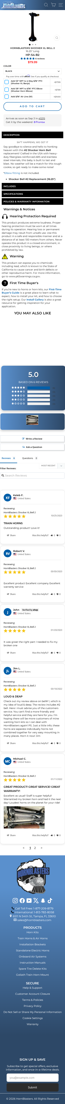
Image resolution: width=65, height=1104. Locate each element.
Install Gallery (35, 299)
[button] (53, 535)
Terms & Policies (32, 1000)
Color (7, 66)
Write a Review (34, 438)
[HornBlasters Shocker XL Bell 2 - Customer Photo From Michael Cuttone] (32, 420)
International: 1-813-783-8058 (34, 912)
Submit (32, 1087)
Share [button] (13, 535)
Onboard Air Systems (32, 956)
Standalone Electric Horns (32, 950)
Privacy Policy (32, 1006)
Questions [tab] (27, 458)
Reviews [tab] (6, 458)
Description (11, 135)
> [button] (41, 848)
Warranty (32, 1024)
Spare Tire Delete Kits (32, 968)
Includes (9, 186)
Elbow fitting (12, 173)
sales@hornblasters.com (34, 920)
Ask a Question (34, 447)
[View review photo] (24, 817)
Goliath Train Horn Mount (32, 974)
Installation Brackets (32, 944)
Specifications (13, 193)
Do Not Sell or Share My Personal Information (32, 1012)
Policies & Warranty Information (26, 201)
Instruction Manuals (32, 962)
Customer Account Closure (32, 993)
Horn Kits (32, 932)
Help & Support (32, 987)
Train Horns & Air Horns (32, 938)
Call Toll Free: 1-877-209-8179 (34, 908)
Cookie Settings (33, 1018)
